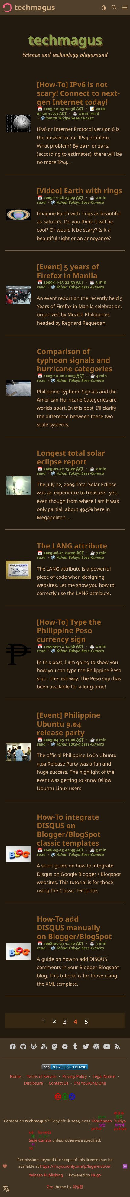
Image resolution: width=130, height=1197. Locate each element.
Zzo (50, 1186)
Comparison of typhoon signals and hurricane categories (74, 360)
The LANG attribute (72, 546)
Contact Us (58, 1083)
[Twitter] (86, 1047)
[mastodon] (54, 1047)
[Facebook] (13, 1047)
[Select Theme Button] (103, 7)
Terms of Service (42, 1076)
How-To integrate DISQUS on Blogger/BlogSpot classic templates (69, 830)
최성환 (77, 1186)
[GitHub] (23, 1047)
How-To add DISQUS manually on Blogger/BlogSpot (74, 928)
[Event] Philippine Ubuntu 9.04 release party (68, 724)
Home (15, 1076)
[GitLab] (33, 1047)
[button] (124, 7)
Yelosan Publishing (46, 1175)
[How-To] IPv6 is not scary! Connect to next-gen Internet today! (78, 93)
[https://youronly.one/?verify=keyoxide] (64, 1067)
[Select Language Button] (8, 1188)
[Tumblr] (75, 1047)
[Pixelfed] (65, 1047)
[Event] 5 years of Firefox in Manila (68, 271)
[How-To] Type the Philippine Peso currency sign (69, 631)
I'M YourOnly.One (90, 1083)
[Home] (7, 8)
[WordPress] (96, 1047)
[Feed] (117, 1047)
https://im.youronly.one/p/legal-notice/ (75, 1166)
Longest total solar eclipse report (71, 457)
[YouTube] (107, 1047)
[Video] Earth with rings (79, 191)
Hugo (96, 1175)
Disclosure (33, 1083)
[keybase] (44, 1047)
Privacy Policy (74, 1076)
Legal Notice (104, 1076)
